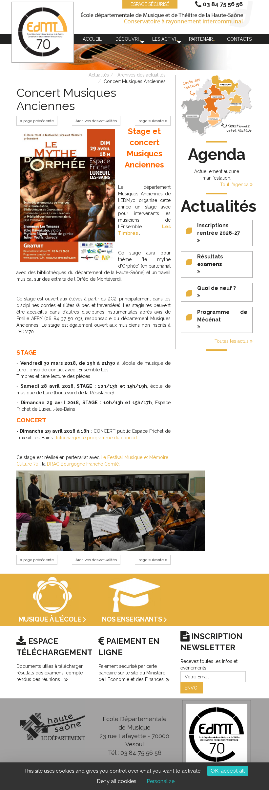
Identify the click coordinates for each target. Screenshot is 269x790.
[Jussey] (205, 91)
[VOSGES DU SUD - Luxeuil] (225, 85)
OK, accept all (228, 771)
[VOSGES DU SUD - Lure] (236, 104)
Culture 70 (27, 464)
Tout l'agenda (235, 184)
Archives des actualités (141, 74)
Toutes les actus (232, 341)
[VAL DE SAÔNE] (217, 97)
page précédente (38, 121)
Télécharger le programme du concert (96, 437)
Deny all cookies (116, 781)
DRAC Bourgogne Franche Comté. (83, 464)
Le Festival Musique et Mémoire (134, 457)
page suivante (151, 121)
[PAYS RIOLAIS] (213, 119)
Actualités (99, 74)
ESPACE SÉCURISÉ (150, 4)
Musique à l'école (51, 619)
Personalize (161, 781)
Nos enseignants (133, 619)
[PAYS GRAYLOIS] (192, 116)
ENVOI (191, 688)
